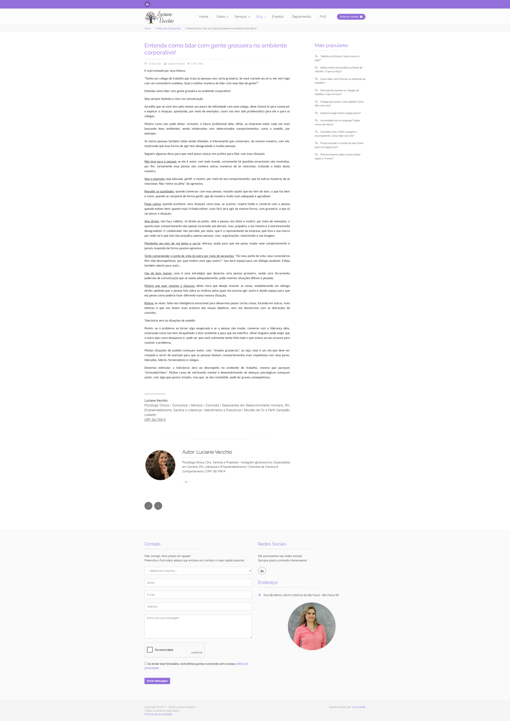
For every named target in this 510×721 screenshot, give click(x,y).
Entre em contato (349, 16)
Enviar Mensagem (157, 680)
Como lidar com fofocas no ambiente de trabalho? (340, 80)
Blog (259, 17)
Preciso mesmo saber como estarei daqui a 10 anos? (337, 156)
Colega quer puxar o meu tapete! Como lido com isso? (339, 103)
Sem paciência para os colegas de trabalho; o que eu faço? (337, 92)
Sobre (221, 17)
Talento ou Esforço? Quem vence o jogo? (337, 58)
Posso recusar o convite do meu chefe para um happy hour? (339, 145)
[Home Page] (160, 17)
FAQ (323, 17)
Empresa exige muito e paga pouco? (340, 113)
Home (203, 17)
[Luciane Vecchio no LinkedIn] (147, 4)
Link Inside (359, 707)
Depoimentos (301, 17)
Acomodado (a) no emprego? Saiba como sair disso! (337, 122)
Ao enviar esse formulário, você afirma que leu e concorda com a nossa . (196, 666)
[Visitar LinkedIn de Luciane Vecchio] (186, 482)
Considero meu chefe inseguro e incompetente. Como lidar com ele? (336, 133)
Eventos (278, 17)
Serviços (240, 17)
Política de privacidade (158, 714)
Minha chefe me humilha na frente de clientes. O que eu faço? (338, 69)
